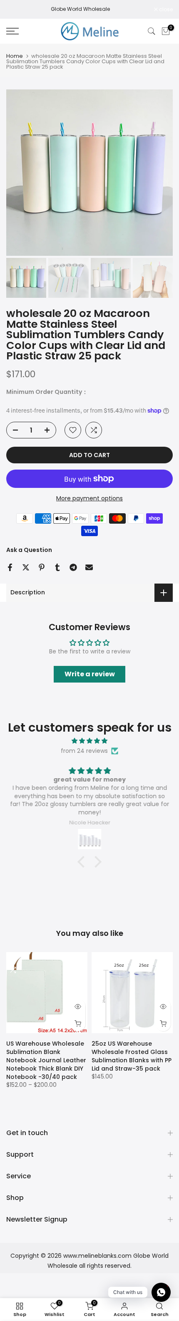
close (165, 9)
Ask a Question (29, 550)
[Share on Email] (89, 567)
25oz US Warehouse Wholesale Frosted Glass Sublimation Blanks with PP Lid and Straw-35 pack (132, 1056)
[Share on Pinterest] (41, 567)
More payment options (89, 498)
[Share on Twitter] (26, 567)
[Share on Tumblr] (57, 567)
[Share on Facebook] (10, 567)
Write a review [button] (90, 674)
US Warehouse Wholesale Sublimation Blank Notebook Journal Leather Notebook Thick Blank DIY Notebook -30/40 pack (46, 1060)
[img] (89, 741)
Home (14, 56)
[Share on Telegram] (73, 567)
